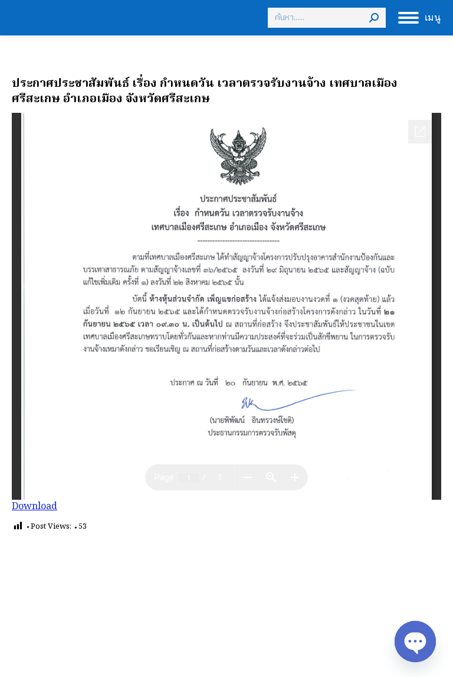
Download (34, 507)
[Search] (374, 18)
